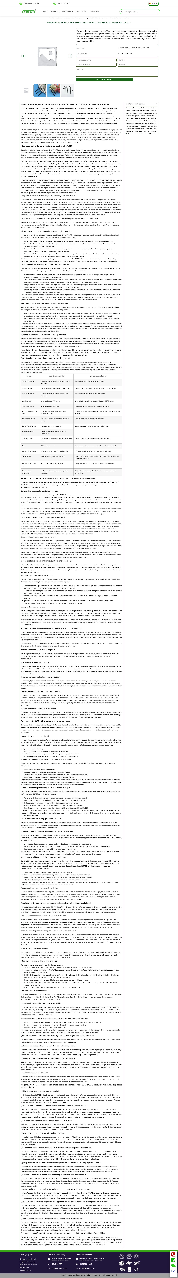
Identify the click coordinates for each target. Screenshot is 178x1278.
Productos (53, 11)
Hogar (44, 11)
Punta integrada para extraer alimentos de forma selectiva (141, 123)
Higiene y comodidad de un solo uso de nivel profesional (141, 126)
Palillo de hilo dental (57, 18)
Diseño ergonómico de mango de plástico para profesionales (141, 121)
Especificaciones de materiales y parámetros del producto (141, 128)
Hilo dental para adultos (69, 18)
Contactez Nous (94, 11)
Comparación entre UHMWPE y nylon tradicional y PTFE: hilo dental (141, 113)
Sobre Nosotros (81, 11)
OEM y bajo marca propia (28, 1265)
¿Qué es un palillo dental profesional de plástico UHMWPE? (141, 110)
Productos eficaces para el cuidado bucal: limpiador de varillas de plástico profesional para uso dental (141, 108)
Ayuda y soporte (66, 11)
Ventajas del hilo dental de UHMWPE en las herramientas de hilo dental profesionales (141, 131)
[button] (23, 56)
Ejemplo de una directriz (28, 1259)
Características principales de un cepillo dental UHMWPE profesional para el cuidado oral (141, 116)
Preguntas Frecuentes (27, 1262)
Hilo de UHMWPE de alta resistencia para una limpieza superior (141, 118)
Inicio (50, 18)
